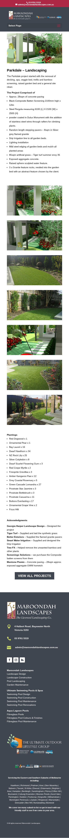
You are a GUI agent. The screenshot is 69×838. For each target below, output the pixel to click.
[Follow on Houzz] (22, 659)
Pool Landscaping (16, 681)
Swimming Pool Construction (21, 697)
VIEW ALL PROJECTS (34, 576)
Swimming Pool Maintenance (21, 701)
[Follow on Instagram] (15, 659)
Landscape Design (16, 674)
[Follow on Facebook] (9, 659)
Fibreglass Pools (15, 714)
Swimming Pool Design (18, 694)
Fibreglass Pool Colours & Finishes (24, 718)
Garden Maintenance (17, 684)
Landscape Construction (19, 677)
